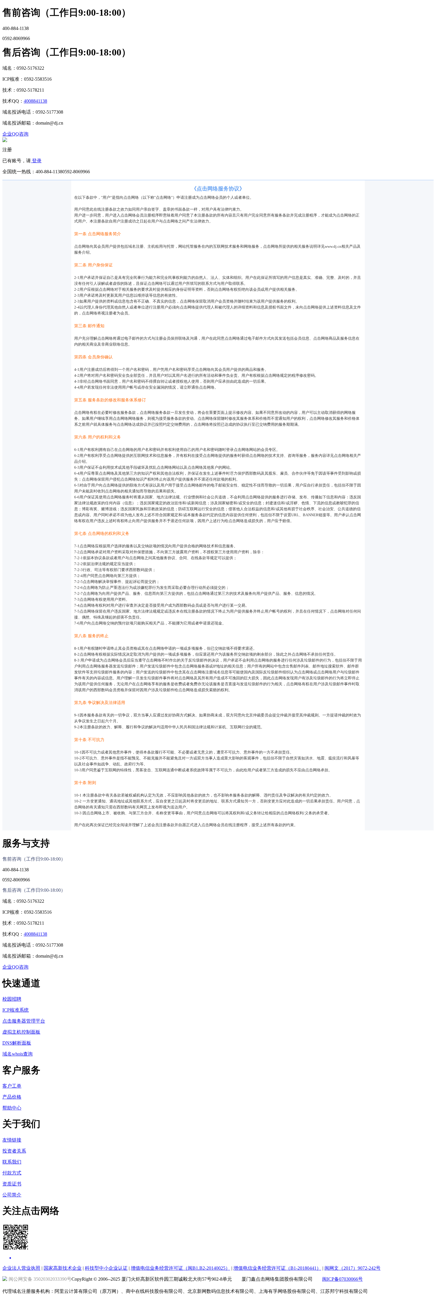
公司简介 (11, 1194)
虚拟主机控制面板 (21, 1031)
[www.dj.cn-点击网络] (4, 140)
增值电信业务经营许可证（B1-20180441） (277, 1268)
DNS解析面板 (16, 1042)
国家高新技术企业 (63, 1268)
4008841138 (35, 101)
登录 (36, 160)
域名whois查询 (17, 1053)
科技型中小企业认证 (106, 1268)
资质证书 (11, 1183)
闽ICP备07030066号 (342, 1279)
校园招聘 (11, 999)
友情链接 (11, 1139)
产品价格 (11, 1096)
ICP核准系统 (15, 1010)
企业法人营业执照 (21, 1268)
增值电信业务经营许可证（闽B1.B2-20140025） (180, 1268)
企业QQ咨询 (15, 133)
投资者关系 (14, 1150)
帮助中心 (11, 1107)
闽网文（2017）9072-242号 (352, 1268)
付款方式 (11, 1172)
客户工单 (11, 1085)
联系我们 (11, 1161)
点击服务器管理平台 (23, 1020)
